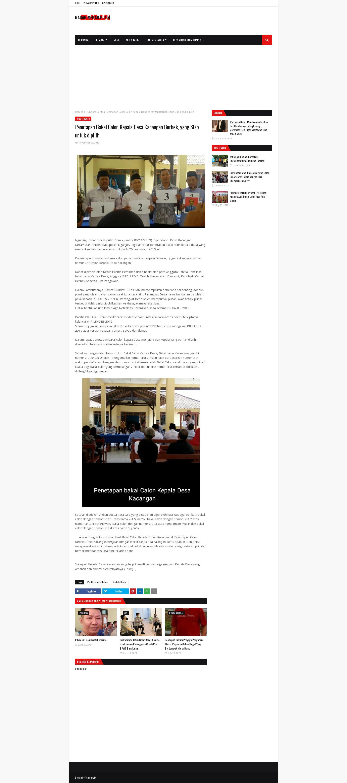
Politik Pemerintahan (97, 582)
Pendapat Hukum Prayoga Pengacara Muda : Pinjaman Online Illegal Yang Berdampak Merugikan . (184, 644)
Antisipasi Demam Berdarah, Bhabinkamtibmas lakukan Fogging (247, 159)
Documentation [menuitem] (154, 40)
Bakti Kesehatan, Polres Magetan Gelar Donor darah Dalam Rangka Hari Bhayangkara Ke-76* (249, 177)
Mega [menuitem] (116, 40)
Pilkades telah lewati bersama (90, 640)
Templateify (90, 777)
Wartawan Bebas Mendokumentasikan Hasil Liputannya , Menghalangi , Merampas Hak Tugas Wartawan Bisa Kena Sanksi (249, 128)
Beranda (80, 112)
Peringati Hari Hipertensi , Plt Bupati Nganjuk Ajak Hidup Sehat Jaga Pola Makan (248, 197)
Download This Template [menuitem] (188, 40)
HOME (78, 3)
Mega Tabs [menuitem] (132, 40)
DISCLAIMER (108, 3)
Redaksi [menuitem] (99, 40)
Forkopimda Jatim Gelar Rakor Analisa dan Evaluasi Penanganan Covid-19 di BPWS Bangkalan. (139, 644)
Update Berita (95, 112)
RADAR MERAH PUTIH (92, 17)
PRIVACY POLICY (91, 3)
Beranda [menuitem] (83, 40)
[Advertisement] (173, 75)
